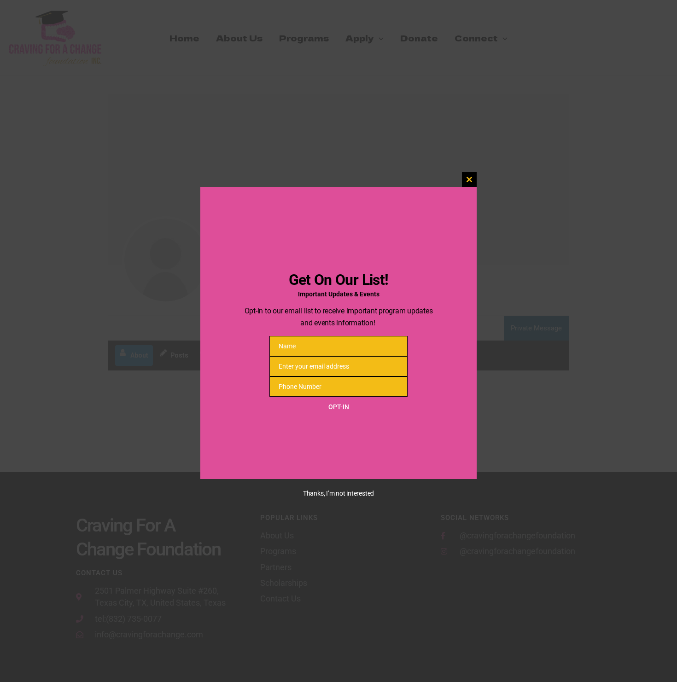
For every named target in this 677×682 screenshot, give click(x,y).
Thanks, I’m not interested (338, 493)
